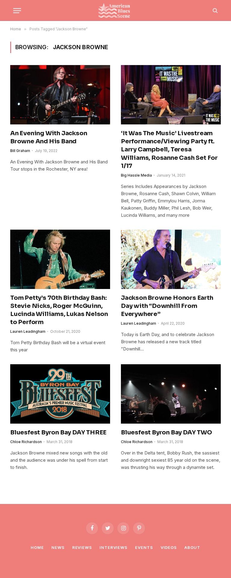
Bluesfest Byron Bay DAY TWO (166, 432)
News (58, 547)
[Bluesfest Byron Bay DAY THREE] (60, 394)
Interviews (114, 547)
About (192, 547)
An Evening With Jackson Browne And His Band (48, 137)
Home (37, 547)
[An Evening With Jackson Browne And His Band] (60, 94)
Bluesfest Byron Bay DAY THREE (58, 432)
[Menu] (17, 10)
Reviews (82, 547)
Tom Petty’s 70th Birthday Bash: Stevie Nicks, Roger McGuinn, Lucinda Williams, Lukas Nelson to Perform (59, 310)
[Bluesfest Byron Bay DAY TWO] (171, 394)
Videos (169, 547)
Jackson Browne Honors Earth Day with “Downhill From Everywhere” (167, 306)
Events (144, 547)
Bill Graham (20, 150)
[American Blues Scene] (115, 10)
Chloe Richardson (26, 441)
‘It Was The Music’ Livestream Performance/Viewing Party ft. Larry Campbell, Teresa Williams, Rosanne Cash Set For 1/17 (169, 150)
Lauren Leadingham (27, 331)
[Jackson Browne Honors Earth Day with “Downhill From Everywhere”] (171, 259)
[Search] (214, 10)
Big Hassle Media (136, 175)
